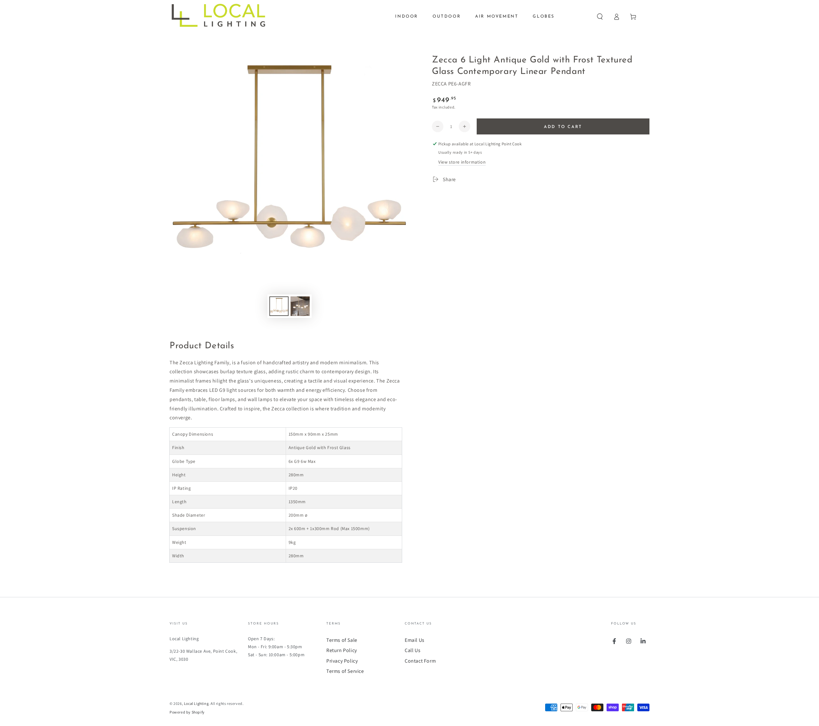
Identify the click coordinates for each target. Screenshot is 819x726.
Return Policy (341, 650)
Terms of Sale (341, 640)
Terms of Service (345, 671)
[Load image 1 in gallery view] (279, 306)
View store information (462, 162)
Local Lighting (196, 703)
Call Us (412, 650)
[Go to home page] (223, 16)
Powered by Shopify (187, 712)
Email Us (415, 640)
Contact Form (420, 660)
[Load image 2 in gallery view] (300, 306)
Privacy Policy (342, 660)
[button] (600, 17)
